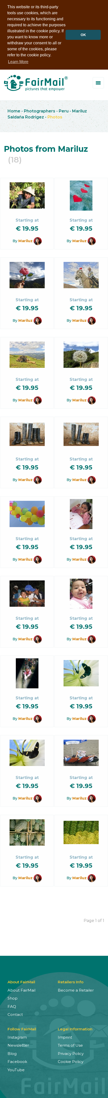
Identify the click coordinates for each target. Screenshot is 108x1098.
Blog (12, 1053)
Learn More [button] (18, 62)
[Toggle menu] (98, 82)
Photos (54, 117)
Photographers (39, 111)
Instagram (17, 1037)
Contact (15, 1014)
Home (14, 111)
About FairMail (21, 990)
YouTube (16, 1069)
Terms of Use (70, 1045)
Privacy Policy (71, 1053)
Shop (13, 998)
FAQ (12, 1006)
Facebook (17, 1061)
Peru (64, 111)
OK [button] (83, 35)
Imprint (65, 1037)
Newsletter (18, 1045)
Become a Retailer (76, 990)
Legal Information (75, 1029)
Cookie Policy (70, 1061)
